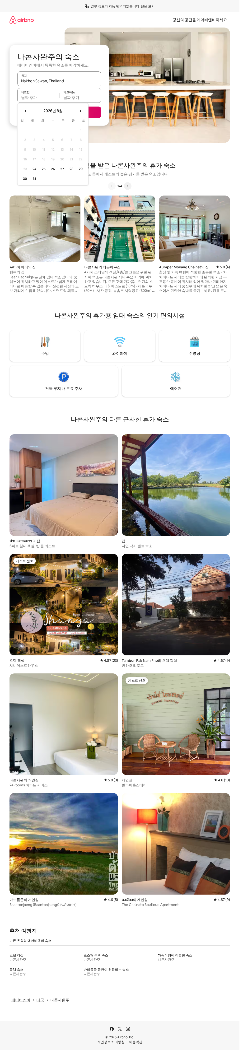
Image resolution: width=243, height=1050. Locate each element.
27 (62, 169)
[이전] (112, 186)
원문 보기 (148, 6)
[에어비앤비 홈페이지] (21, 19)
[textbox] (38, 97)
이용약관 (135, 1042)
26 (53, 169)
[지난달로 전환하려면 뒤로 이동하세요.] (25, 111)
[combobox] (59, 81)
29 (81, 169)
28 (71, 169)
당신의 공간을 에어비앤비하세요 (200, 19)
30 (25, 179)
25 (44, 169)
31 (34, 179)
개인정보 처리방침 (111, 1042)
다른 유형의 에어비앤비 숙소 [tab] (30, 940)
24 (34, 169)
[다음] (127, 186)
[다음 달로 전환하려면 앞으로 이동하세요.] (80, 111)
